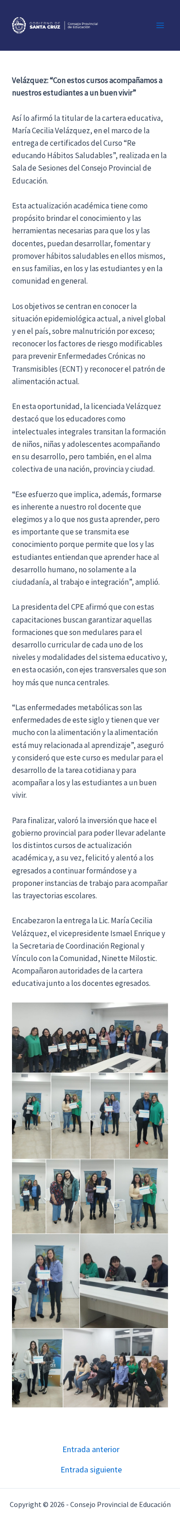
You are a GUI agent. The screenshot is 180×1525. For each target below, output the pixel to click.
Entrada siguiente (91, 1470)
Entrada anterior (91, 1449)
